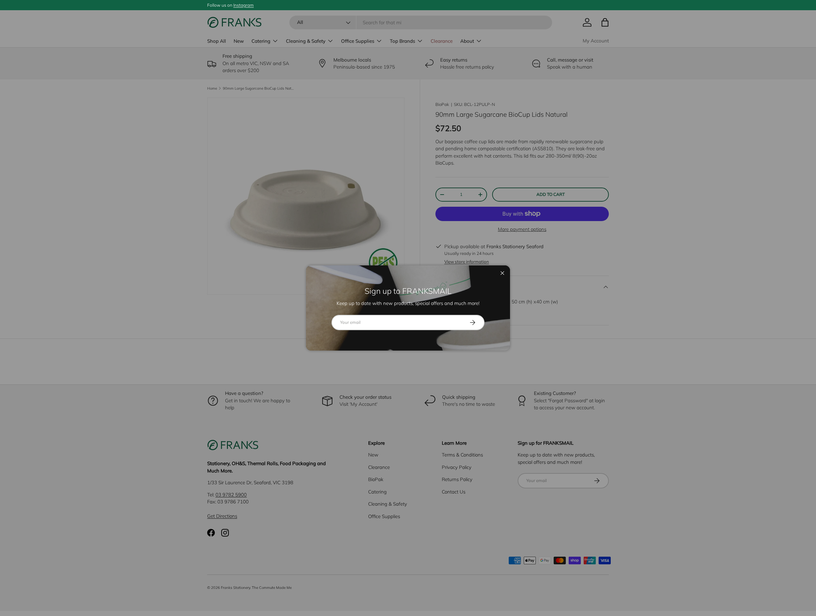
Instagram (243, 5)
